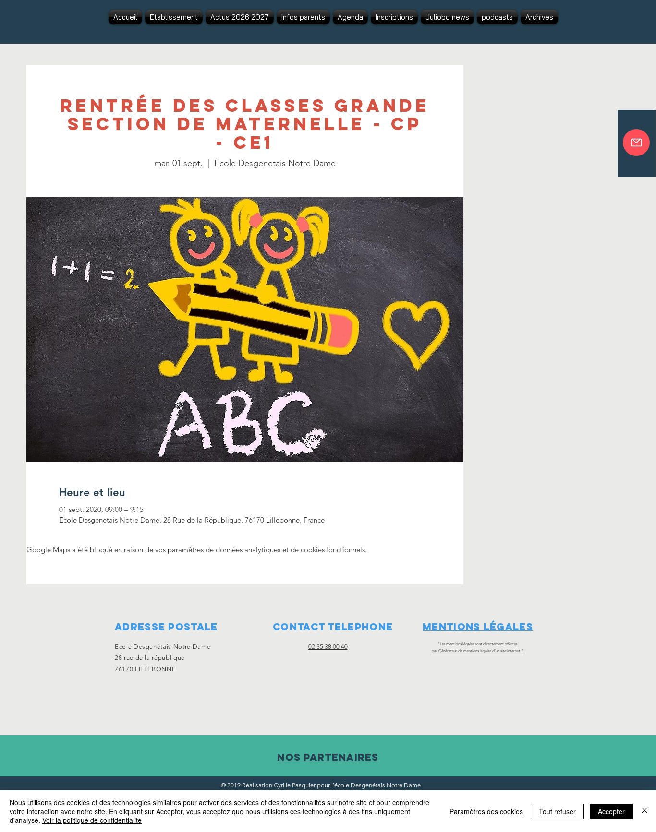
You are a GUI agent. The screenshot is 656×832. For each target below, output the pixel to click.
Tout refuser (557, 811)
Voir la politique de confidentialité (92, 820)
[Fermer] (644, 811)
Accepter (611, 811)
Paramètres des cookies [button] (486, 811)
